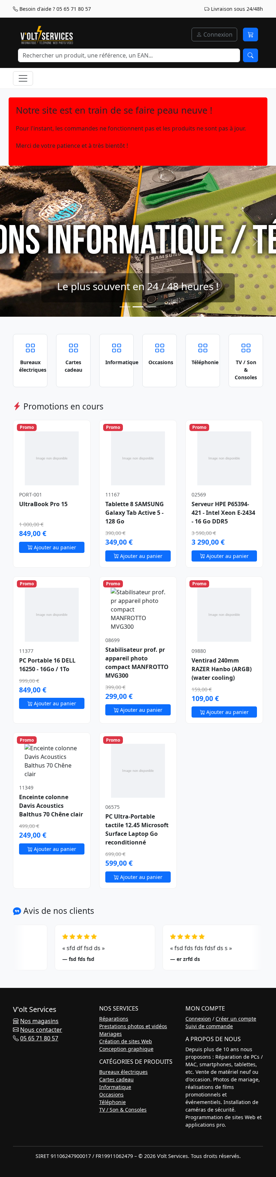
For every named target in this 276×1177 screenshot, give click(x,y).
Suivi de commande (209, 1026)
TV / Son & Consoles (123, 1109)
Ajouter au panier (54, 547)
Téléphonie (112, 1102)
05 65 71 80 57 (39, 1038)
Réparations (113, 1018)
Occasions (111, 1094)
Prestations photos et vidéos (133, 1026)
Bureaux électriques (123, 1071)
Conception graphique (126, 1048)
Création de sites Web (125, 1041)
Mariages (110, 1033)
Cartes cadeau (116, 1079)
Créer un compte (236, 1018)
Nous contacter (41, 1030)
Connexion (217, 34)
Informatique (115, 1087)
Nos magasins (39, 1021)
